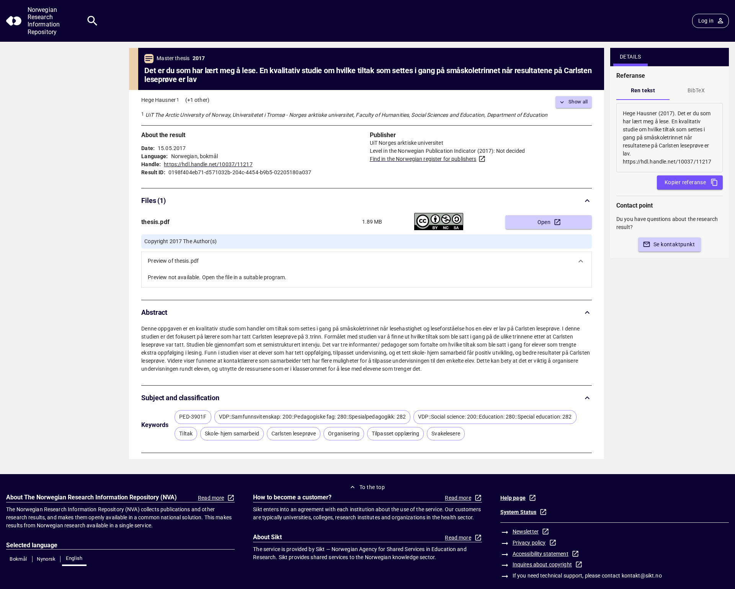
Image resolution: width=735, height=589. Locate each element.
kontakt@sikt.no (642, 576)
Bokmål (18, 559)
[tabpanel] (669, 137)
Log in (706, 21)
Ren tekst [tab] (643, 90)
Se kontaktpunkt (674, 244)
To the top (372, 487)
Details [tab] (630, 57)
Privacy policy (529, 543)
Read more (211, 498)
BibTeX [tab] (696, 90)
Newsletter (526, 531)
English (74, 558)
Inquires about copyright (542, 564)
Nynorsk (46, 559)
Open (544, 222)
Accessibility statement (540, 554)
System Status (518, 512)
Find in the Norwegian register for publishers (423, 159)
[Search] (92, 21)
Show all (578, 102)
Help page (513, 498)
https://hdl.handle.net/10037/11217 (208, 164)
